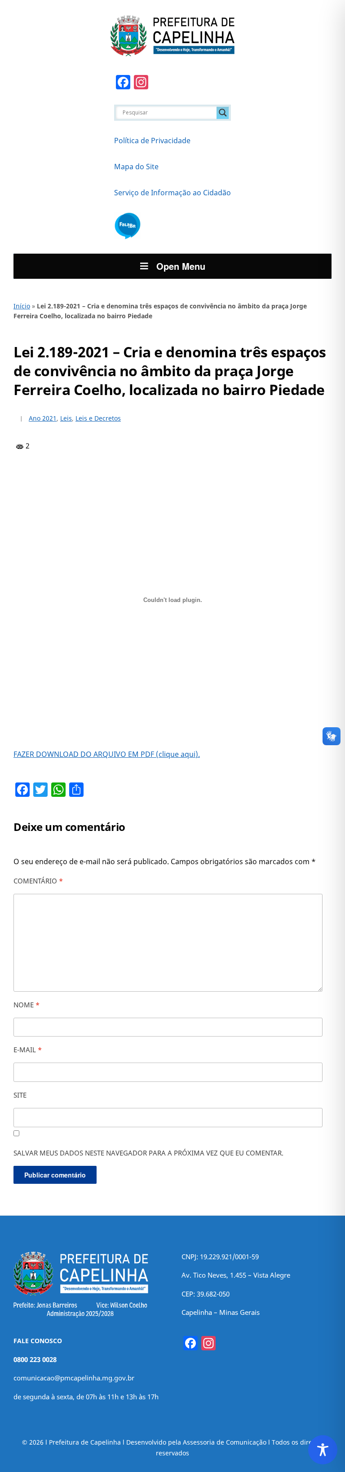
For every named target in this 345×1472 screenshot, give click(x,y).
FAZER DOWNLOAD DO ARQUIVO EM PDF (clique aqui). (106, 754)
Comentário (38, 880)
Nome (26, 1004)
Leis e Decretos (98, 418)
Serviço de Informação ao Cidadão (172, 193)
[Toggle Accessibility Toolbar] (322, 1449)
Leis (66, 418)
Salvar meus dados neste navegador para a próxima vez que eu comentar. (148, 1152)
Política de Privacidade (152, 140)
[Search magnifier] (223, 112)
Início (21, 306)
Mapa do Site (136, 166)
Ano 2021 (43, 418)
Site (20, 1094)
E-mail (27, 1049)
